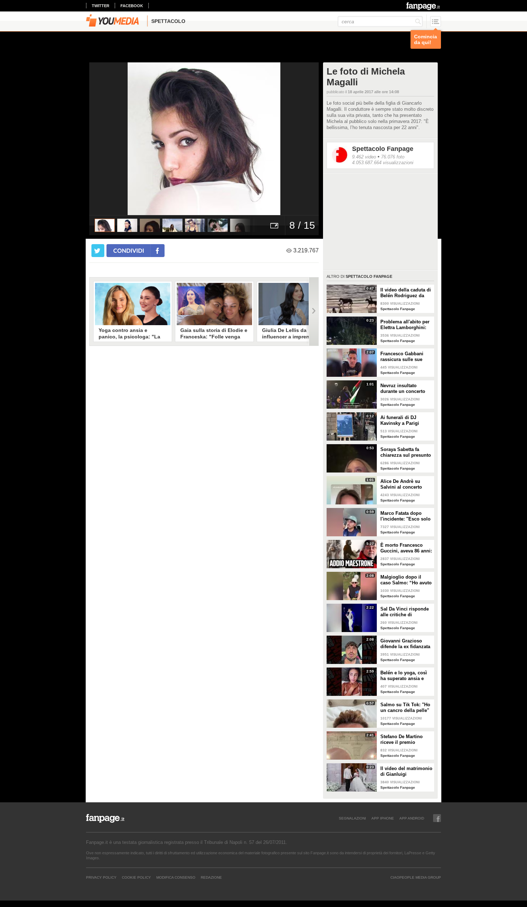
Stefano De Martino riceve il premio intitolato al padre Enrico (401, 739)
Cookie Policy (136, 877)
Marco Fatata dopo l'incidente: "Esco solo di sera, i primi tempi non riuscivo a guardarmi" (405, 516)
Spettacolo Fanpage (382, 148)
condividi (128, 250)
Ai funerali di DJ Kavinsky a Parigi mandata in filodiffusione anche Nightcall (402, 420)
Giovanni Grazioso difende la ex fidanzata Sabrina (405, 644)
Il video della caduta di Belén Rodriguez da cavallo (405, 293)
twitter (100, 6)
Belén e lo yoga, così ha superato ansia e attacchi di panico (403, 676)
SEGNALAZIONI (352, 818)
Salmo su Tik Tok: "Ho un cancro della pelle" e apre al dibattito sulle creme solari (405, 707)
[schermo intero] (274, 225)
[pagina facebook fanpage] (437, 818)
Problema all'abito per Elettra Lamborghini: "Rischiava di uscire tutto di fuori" (404, 325)
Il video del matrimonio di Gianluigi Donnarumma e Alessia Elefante (406, 771)
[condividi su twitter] (97, 250)
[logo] (423, 6)
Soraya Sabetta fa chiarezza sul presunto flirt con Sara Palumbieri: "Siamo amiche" (405, 452)
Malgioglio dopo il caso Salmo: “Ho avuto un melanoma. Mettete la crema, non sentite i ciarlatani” (406, 580)
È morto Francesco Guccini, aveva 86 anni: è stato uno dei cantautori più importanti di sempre (406, 548)
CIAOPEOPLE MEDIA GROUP (415, 877)
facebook (131, 6)
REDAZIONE (211, 877)
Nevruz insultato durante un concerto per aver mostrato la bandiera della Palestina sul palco (402, 388)
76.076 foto (392, 157)
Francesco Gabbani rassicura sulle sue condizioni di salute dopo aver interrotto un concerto (406, 356)
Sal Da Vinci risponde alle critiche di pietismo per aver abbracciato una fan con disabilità (404, 612)
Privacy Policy (101, 877)
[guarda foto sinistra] (112, 138)
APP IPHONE (382, 818)
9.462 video (364, 157)
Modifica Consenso (175, 877)
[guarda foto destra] (227, 138)
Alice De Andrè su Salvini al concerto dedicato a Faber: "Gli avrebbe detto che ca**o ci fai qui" (404, 484)
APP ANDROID (411, 818)
